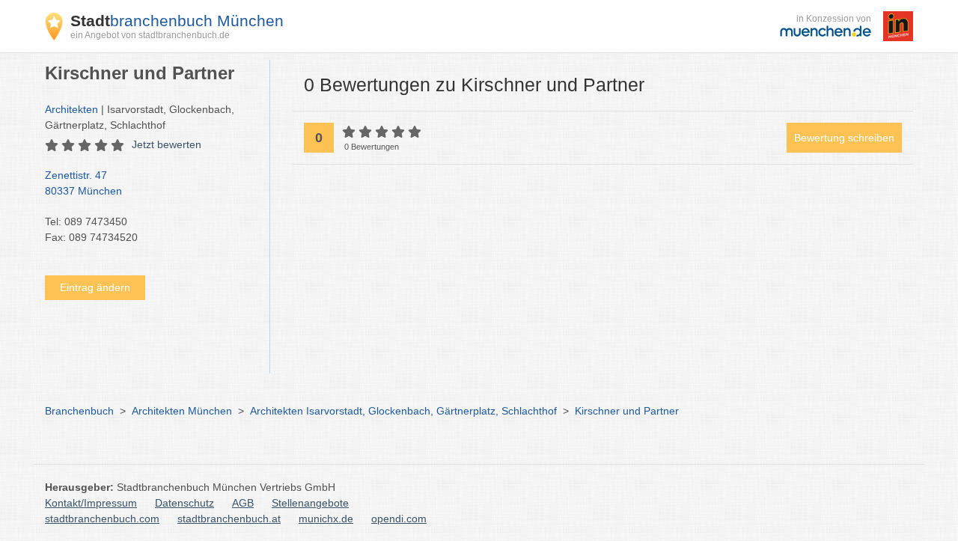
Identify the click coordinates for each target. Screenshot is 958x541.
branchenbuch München (177, 20)
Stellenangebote (310, 503)
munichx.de (326, 519)
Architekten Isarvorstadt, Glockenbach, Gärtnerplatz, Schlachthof (403, 411)
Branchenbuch (79, 411)
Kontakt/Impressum (91, 503)
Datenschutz (184, 503)
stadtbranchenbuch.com (102, 519)
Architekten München (182, 411)
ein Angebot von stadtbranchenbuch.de (150, 35)
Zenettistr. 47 (83, 183)
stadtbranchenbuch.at (229, 519)
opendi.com (399, 519)
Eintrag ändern (95, 287)
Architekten (71, 109)
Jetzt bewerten (166, 144)
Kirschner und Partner (627, 411)
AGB (243, 503)
